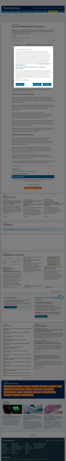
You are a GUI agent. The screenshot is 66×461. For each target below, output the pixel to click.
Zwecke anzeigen (20, 84)
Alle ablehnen (37, 84)
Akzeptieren (47, 84)
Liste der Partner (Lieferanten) (22, 80)
